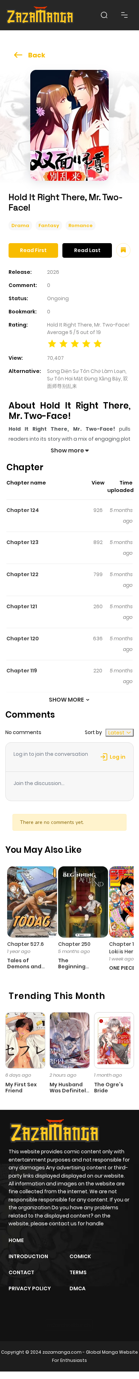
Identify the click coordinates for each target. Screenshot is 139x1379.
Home (16, 1240)
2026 (53, 272)
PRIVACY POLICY (30, 1288)
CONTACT (21, 1272)
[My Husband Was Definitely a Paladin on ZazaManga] (69, 1040)
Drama (20, 225)
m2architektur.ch (69, 1325)
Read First (33, 250)
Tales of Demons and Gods (24, 966)
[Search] (104, 15)
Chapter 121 (21, 606)
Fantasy (48, 225)
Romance (80, 225)
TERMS (78, 1272)
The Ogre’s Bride (108, 1087)
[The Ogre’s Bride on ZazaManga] (114, 1040)
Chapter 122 (22, 574)
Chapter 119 (21, 670)
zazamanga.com (62, 1352)
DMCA (78, 1288)
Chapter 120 (22, 638)
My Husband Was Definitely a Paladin (69, 1090)
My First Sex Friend (21, 1087)
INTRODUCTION (28, 1256)
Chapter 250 (74, 944)
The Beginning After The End (76, 966)
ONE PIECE (122, 968)
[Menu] (124, 14)
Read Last (87, 250)
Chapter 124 (22, 510)
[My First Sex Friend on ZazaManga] (25, 1040)
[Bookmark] (123, 250)
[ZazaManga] (40, 15)
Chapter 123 (22, 542)
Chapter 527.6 (25, 944)
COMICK (80, 1256)
